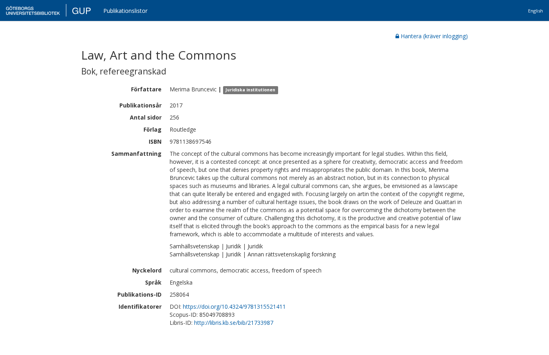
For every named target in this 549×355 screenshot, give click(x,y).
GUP (81, 10)
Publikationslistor (125, 10)
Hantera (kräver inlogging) (434, 36)
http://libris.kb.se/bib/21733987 (233, 322)
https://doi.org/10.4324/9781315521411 (234, 306)
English (535, 11)
